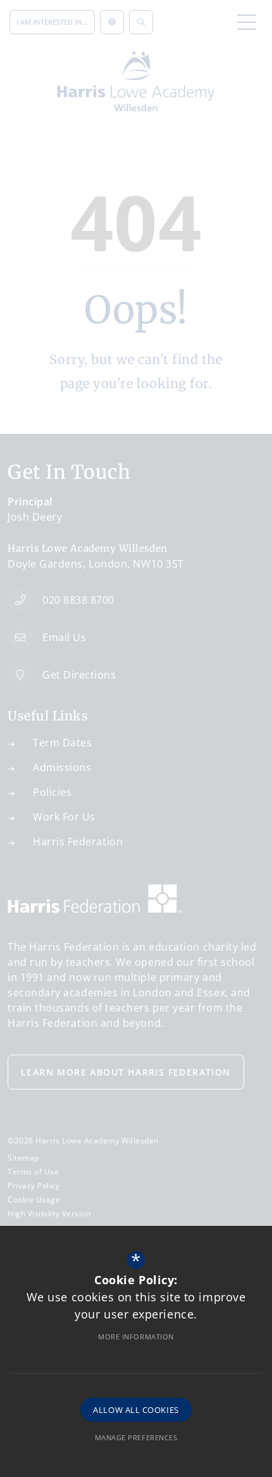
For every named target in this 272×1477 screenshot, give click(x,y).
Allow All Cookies (135, 1409)
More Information (136, 1336)
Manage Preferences (136, 1437)
